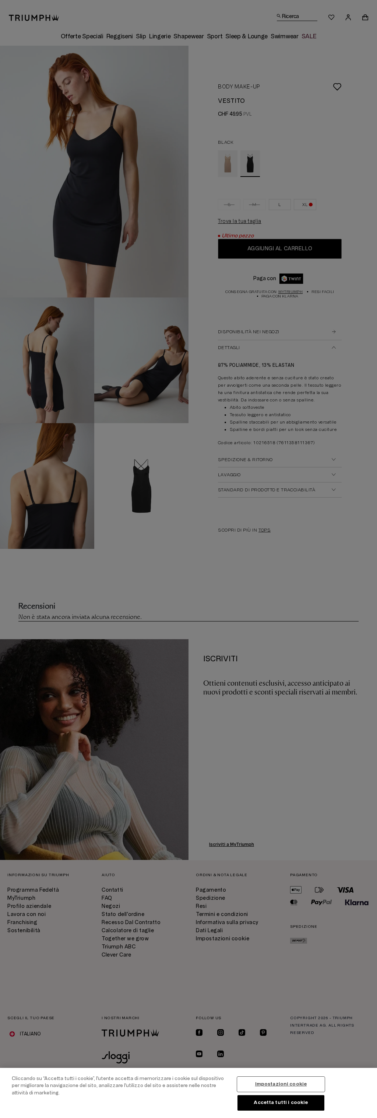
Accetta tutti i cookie (281, 1102)
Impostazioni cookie (281, 1084)
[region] (188, 1093)
